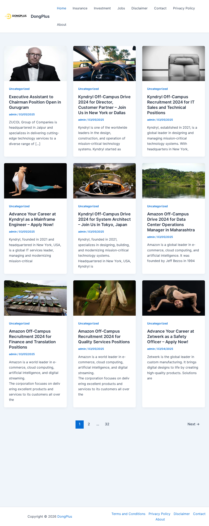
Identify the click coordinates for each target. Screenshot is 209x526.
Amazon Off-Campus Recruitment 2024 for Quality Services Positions (104, 336)
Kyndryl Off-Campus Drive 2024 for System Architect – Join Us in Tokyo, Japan (104, 219)
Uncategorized (19, 88)
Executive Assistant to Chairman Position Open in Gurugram (35, 102)
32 (107, 424)
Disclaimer (139, 8)
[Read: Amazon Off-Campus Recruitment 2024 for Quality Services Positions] (104, 298)
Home (61, 8)
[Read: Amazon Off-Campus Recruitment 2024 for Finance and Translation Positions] (35, 298)
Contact (160, 8)
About (61, 24)
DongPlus (40, 16)
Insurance (80, 8)
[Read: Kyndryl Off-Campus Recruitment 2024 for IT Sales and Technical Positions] (173, 63)
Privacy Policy (184, 8)
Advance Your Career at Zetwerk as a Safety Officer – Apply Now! (170, 336)
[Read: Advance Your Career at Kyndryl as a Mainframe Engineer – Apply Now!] (35, 180)
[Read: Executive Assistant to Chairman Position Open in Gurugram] (35, 63)
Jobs (121, 8)
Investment (102, 8)
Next (194, 424)
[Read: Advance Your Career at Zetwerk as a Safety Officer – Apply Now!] (173, 298)
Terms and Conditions (128, 514)
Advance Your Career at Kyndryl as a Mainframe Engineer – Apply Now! (32, 219)
